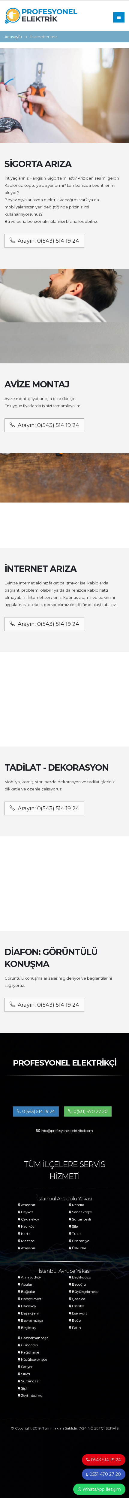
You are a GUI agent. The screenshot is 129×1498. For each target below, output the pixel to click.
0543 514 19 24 (105, 1460)
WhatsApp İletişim (101, 1489)
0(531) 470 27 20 (90, 1111)
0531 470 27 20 (104, 1474)
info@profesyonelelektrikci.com (66, 1131)
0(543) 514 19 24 (38, 1111)
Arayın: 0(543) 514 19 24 (48, 241)
